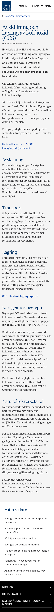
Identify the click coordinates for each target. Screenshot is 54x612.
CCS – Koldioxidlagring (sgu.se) (20, 296)
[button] (27, 587)
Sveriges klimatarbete (17, 16)
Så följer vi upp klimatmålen (20, 538)
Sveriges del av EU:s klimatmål (21, 545)
